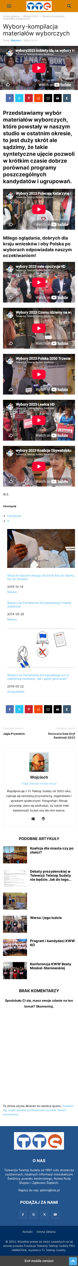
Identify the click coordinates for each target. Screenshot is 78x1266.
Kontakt (28, 1231)
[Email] (48, 98)
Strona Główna (46, 1231)
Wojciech (16, 40)
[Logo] (39, 1148)
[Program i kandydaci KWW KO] (15, 948)
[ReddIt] (38, 98)
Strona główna (11, 16)
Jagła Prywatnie (14, 733)
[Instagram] (34, 1214)
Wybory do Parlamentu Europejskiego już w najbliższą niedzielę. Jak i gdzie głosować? (38, 677)
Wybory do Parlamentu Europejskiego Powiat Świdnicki (39, 604)
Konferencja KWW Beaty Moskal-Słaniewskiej (50, 966)
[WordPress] (43, 819)
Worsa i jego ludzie (46, 918)
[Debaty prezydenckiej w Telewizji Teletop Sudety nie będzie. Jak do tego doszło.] (15, 878)
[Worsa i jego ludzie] (15, 925)
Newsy (12, 592)
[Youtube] (55, 1214)
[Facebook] (10, 98)
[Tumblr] (67, 98)
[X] (19, 98)
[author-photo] (39, 771)
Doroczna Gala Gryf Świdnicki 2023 (61, 735)
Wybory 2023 (30, 16)
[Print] (58, 98)
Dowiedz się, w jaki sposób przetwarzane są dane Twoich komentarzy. (38, 1110)
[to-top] (73, 1259)
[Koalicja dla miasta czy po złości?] (15, 855)
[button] (9, 6)
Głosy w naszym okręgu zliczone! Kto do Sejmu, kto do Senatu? (41, 577)
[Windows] (33, 819)
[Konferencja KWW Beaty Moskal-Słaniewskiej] (15, 971)
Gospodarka (15, 691)
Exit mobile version (39, 1261)
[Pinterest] (29, 98)
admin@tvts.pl (50, 1190)
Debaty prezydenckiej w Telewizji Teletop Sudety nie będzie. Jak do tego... (50, 875)
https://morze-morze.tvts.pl (39, 783)
